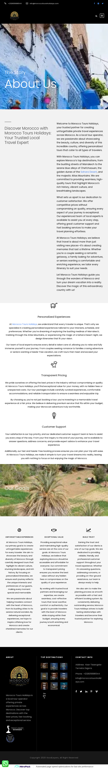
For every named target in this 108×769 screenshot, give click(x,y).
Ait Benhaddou (44, 668)
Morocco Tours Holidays (24, 324)
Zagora (44, 695)
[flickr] (98, 3)
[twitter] (102, 3)
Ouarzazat (44, 686)
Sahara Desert (89, 171)
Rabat (54, 686)
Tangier (64, 686)
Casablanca (54, 668)
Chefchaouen (63, 668)
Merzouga (63, 676)
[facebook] (94, 3)
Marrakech (54, 676)
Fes (44, 676)
